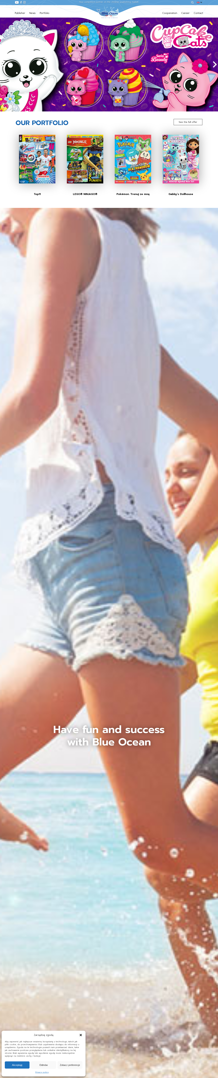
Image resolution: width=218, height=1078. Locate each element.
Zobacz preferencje (70, 1065)
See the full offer (188, 122)
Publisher (20, 13)
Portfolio (44, 13)
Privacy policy (42, 1072)
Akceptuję (17, 1065)
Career (185, 13)
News (32, 13)
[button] (80, 1035)
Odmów (43, 1065)
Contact (198, 13)
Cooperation (169, 13)
